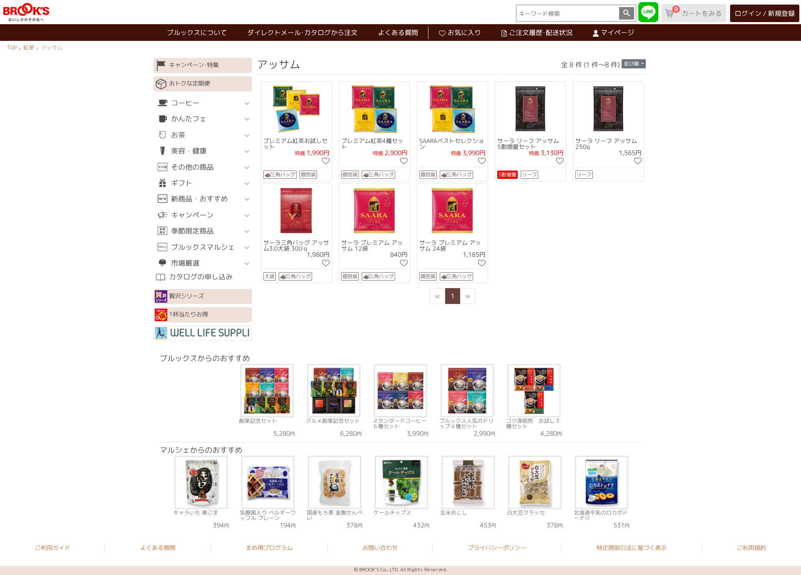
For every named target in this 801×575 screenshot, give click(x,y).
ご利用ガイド (52, 547)
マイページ (617, 32)
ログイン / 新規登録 (765, 13)
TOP (12, 47)
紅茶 (28, 47)
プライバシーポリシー (497, 548)
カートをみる (698, 11)
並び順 (632, 63)
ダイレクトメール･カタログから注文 (302, 32)
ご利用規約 (751, 548)
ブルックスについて (197, 32)
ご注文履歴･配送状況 (540, 32)
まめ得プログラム (269, 548)
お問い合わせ (380, 548)
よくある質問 (398, 32)
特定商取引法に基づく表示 (632, 548)
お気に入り (464, 32)
